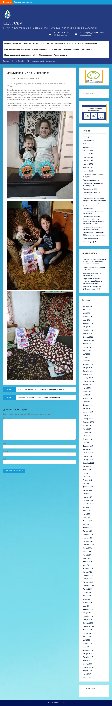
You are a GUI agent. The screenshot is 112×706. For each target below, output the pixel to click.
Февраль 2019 (88, 609)
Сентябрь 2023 (88, 422)
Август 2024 (87, 385)
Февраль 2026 (88, 323)
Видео (50, 43)
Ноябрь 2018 (87, 620)
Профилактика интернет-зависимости (92, 194)
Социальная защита (90, 238)
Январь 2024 (87, 408)
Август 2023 (87, 425)
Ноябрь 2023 (87, 415)
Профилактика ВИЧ (90, 189)
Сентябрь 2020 (88, 545)
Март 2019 (86, 606)
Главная (7, 43)
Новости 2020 (88, 164)
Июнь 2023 (87, 432)
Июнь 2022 (87, 473)
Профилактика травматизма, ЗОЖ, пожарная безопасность (94, 234)
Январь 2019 (87, 613)
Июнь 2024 (87, 391)
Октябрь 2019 (88, 582)
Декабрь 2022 (88, 453)
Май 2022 (86, 477)
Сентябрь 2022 (88, 463)
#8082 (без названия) (42, 55)
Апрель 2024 (87, 398)
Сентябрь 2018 (88, 626)
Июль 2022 (87, 470)
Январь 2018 (87, 654)
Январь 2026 (87, 327)
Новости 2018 (88, 157)
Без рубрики (87, 137)
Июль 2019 (87, 592)
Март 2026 (86, 320)
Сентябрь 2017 (88, 667)
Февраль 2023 (88, 446)
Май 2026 (86, 313)
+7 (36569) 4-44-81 (62, 33)
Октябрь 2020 (88, 541)
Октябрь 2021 (88, 500)
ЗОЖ (84, 144)
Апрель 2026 (87, 316)
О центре (17, 43)
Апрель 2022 (87, 480)
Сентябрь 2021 (88, 504)
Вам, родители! (88, 140)
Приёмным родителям (91, 180)
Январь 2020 (87, 572)
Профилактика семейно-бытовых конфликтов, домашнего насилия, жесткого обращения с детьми (94, 220)
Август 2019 (87, 589)
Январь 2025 (87, 368)
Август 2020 (87, 548)
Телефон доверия (71, 49)
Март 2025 (86, 361)
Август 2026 (87, 306)
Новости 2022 (88, 171)
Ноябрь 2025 (87, 333)
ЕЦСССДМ (13, 23)
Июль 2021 (87, 511)
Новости (27, 43)
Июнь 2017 (87, 677)
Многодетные (88, 150)
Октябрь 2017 (88, 664)
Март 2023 (86, 442)
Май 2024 (86, 395)
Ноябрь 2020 (87, 538)
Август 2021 (87, 507)
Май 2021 (86, 517)
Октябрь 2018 (88, 623)
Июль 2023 (87, 429)
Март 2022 (86, 483)
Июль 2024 (87, 388)
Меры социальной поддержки (17, 55)
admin (22, 79)
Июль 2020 (87, 551)
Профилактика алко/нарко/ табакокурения (93, 185)
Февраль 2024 (88, 405)
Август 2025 (87, 344)
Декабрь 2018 (88, 616)
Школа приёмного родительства (46, 49)
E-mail (6, 451)
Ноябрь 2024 (87, 374)
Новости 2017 (88, 154)
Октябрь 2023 (88, 419)
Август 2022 (87, 466)
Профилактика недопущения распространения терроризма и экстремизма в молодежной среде (94, 201)
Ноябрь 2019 (87, 579)
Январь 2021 (87, 531)
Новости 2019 (88, 161)
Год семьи (85, 49)
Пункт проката (60, 55)
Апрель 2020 (87, 562)
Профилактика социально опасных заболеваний (92, 228)
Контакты (71, 43)
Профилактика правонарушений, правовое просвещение (93, 211)
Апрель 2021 (87, 521)
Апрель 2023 (87, 439)
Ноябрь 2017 (87, 660)
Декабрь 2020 (88, 534)
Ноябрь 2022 (87, 456)
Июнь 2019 (87, 596)
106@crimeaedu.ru (60, 35)
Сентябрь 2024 (88, 381)
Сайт (5, 459)
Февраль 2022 (88, 487)
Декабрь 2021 (88, 494)
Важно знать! (39, 43)
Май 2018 (86, 640)
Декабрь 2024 (88, 371)
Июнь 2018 (87, 637)
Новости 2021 (88, 167)
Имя (5, 443)
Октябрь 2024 (88, 378)
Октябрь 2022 (88, 459)
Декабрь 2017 (88, 657)
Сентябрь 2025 (88, 340)
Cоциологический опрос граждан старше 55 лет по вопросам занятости (92, 281)
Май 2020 (86, 558)
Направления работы (87, 43)
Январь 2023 (87, 449)
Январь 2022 (87, 490)
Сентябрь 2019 (88, 585)
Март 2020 (86, 565)
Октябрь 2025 (88, 337)
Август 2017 (87, 671)
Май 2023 (86, 436)
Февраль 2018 (88, 650)
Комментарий (8, 418)
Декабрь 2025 (88, 330)
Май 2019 (86, 599)
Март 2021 (86, 524)
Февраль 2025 (88, 364)
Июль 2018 (87, 633)
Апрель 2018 (87, 643)
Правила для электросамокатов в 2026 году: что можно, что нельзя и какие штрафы (94, 261)
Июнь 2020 (87, 555)
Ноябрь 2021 (87, 497)
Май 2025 (86, 354)
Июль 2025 (87, 347)
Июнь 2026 (87, 310)
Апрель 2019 (87, 603)
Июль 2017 (87, 674)
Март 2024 (86, 402)
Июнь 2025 (87, 351)
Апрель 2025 (87, 357)
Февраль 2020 (88, 568)
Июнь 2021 (87, 514)
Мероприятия (34, 79)
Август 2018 (87, 630)
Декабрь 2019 (88, 575)
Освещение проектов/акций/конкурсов (93, 175)
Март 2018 (86, 647)
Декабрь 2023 (88, 412)
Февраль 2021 (88, 528)
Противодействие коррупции (17, 49)
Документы (60, 43)
